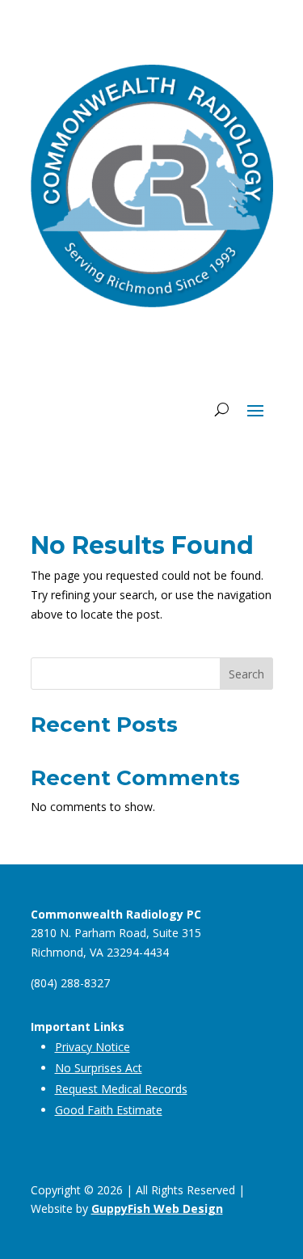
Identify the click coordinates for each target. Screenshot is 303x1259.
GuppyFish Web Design (157, 1208)
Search (246, 674)
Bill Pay (227, 351)
